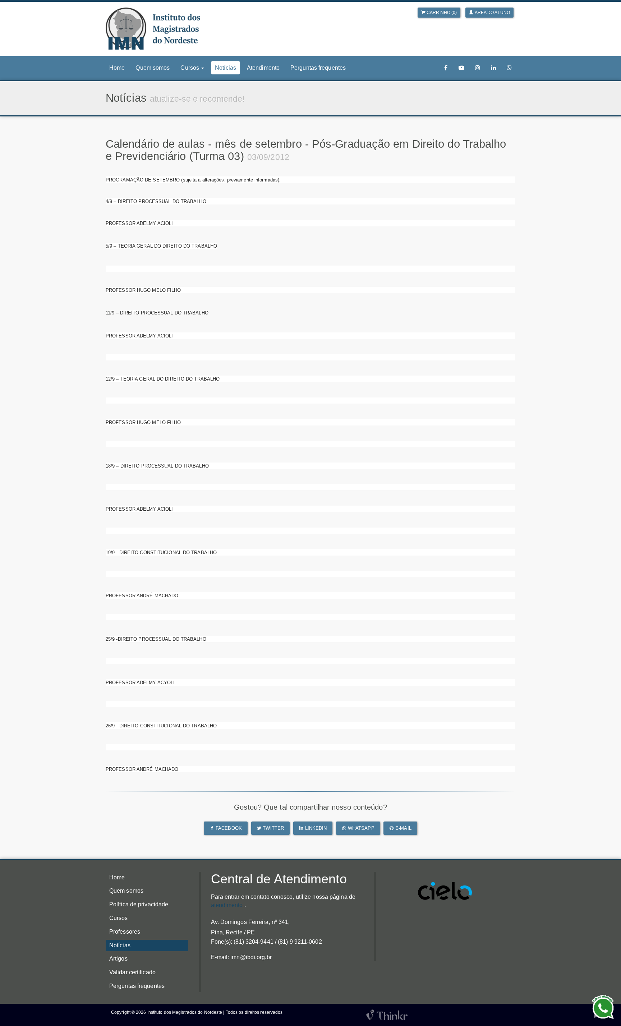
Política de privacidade (138, 904)
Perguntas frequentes (318, 68)
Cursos (118, 918)
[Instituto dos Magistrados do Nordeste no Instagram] (478, 67)
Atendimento (263, 68)
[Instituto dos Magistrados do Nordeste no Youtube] (461, 67)
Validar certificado (132, 972)
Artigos (118, 959)
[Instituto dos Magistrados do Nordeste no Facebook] (446, 67)
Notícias (225, 68)
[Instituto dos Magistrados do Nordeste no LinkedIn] (493, 67)
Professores (124, 932)
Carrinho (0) (441, 12)
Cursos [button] (190, 68)
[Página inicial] (153, 29)
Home (117, 68)
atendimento (227, 905)
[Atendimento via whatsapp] (509, 67)
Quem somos (152, 68)
